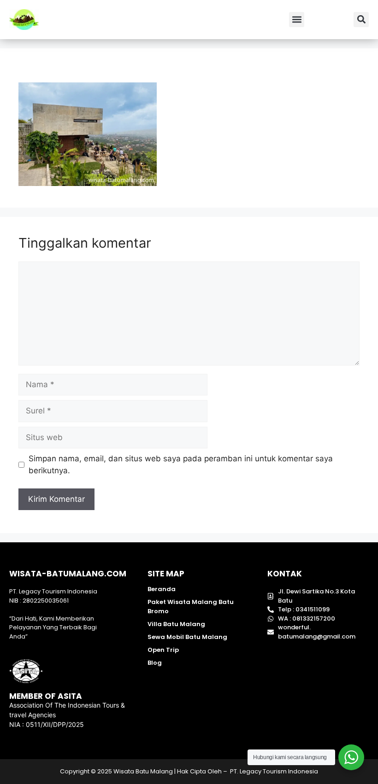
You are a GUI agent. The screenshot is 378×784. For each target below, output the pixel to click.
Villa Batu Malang (176, 624)
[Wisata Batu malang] (24, 19)
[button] (296, 19)
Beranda (162, 589)
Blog (155, 662)
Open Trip (163, 649)
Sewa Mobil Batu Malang (187, 637)
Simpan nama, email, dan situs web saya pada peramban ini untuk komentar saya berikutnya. (181, 464)
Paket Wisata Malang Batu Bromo (191, 607)
